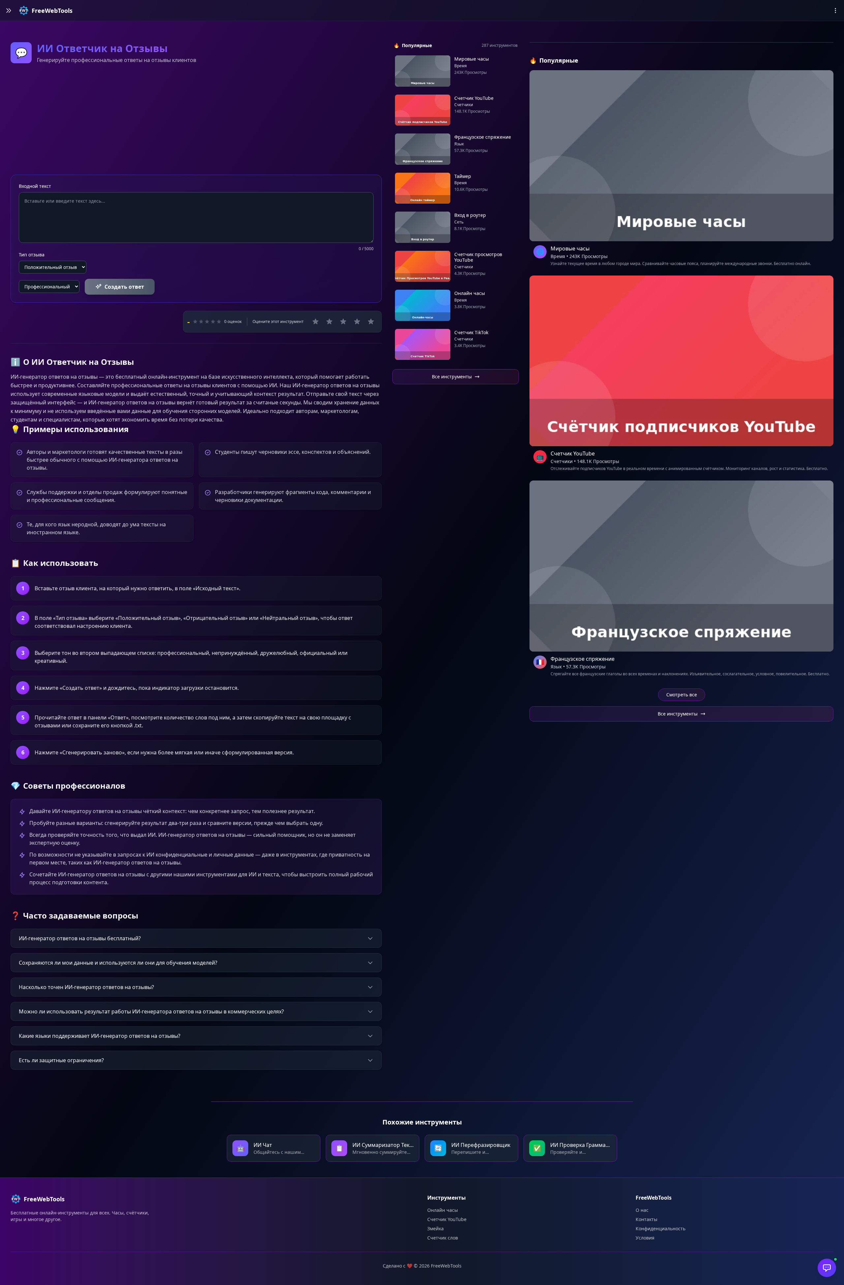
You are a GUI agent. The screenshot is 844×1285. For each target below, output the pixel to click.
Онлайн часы (442, 1210)
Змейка (435, 1228)
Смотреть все (681, 694)
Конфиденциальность (660, 1228)
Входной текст (35, 186)
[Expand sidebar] (9, 10)
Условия (645, 1238)
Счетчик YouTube (447, 1219)
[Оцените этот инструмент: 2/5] (329, 321)
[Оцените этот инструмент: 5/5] (370, 321)
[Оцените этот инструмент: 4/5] (357, 321)
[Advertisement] (196, 120)
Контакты (646, 1219)
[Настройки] (835, 10)
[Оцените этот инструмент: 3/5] (343, 321)
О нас (642, 1210)
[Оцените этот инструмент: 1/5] (315, 321)
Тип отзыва (32, 254)
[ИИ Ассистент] (827, 1268)
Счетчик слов (442, 1238)
